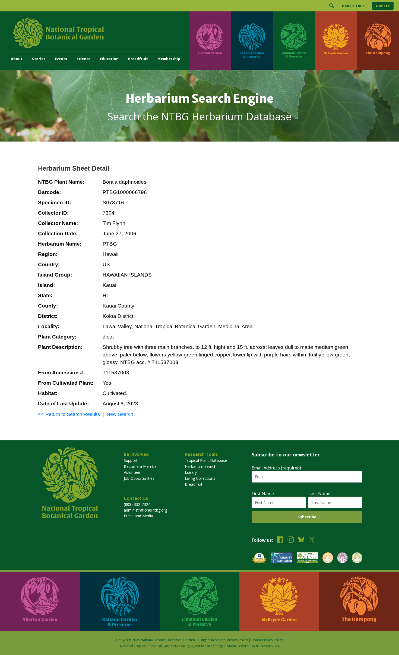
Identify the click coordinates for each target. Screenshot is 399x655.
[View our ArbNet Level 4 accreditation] (307, 558)
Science (83, 58)
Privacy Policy (237, 640)
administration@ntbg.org (145, 510)
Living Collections (200, 478)
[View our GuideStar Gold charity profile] (259, 558)
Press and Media (138, 515)
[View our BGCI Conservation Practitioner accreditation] (342, 558)
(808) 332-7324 (137, 504)
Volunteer (132, 472)
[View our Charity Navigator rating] (282, 558)
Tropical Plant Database (206, 460)
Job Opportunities (139, 478)
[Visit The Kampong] (378, 40)
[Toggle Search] (331, 5)
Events (61, 58)
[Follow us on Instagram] (290, 540)
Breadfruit (138, 58)
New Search (120, 414)
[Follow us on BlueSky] (301, 540)
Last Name (319, 494)
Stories (38, 58)
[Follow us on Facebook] (280, 540)
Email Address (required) (276, 468)
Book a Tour (353, 5)
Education (109, 58)
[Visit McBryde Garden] (336, 40)
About (17, 58)
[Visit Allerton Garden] (210, 40)
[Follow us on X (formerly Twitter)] (312, 540)
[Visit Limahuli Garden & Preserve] (294, 40)
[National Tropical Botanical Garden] (100, 33)
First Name (263, 494)
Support (131, 460)
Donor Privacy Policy (267, 640)
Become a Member (141, 466)
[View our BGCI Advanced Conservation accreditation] (357, 558)
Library (191, 472)
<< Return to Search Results (69, 414)
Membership (168, 58)
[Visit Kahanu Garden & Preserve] (252, 40)
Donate (383, 5)
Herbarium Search (200, 466)
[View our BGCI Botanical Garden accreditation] (327, 558)
